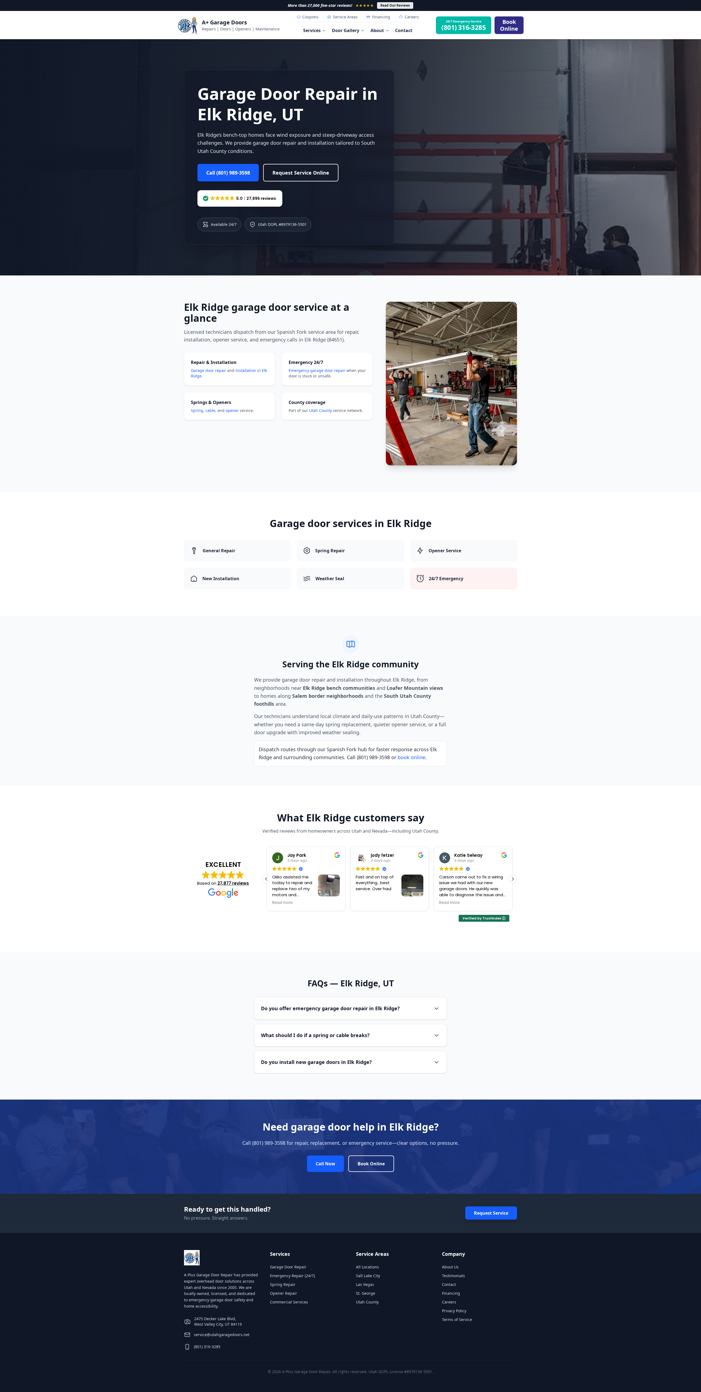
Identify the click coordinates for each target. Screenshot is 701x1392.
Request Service (491, 1213)
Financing (381, 16)
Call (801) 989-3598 (228, 172)
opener (232, 410)
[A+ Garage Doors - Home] (187, 25)
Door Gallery (345, 30)
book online (411, 757)
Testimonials (453, 1275)
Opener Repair (283, 1293)
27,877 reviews (233, 883)
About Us (450, 1266)
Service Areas (345, 16)
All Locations (367, 1266)
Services (312, 30)
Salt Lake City (368, 1275)
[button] (239, 198)
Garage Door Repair (288, 1266)
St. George (365, 1293)
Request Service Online (300, 172)
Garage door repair (208, 370)
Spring (197, 410)
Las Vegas (365, 1284)
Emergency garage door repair (317, 370)
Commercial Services (289, 1302)
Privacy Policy (454, 1310)
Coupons (310, 16)
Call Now (325, 1164)
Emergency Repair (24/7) (292, 1275)
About (377, 30)
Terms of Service (457, 1319)
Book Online (371, 1164)
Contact (403, 30)
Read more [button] (374, 902)
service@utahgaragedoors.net (221, 1334)
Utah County (320, 410)
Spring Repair (282, 1284)
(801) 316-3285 (207, 1346)
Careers (412, 16)
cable (210, 410)
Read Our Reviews (395, 5)
